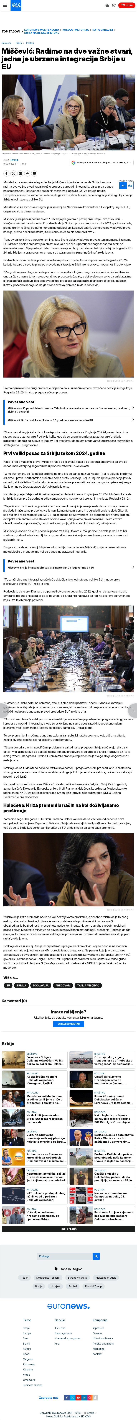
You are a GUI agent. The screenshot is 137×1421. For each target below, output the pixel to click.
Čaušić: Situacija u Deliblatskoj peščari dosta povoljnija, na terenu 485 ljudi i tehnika (114, 1177)
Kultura (27, 1348)
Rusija (38, 1286)
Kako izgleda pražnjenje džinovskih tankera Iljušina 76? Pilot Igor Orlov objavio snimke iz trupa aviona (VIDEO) (112, 1119)
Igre (57, 1343)
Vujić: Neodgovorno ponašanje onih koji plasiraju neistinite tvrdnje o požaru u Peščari (46, 1138)
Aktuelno (33, 1073)
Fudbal (73, 1286)
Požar (24, 1277)
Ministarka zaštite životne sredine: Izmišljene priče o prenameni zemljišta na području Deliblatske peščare (44, 1099)
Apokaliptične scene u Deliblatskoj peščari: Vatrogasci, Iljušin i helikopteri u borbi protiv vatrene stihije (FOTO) (44, 1080)
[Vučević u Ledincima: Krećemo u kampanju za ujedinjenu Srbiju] (13, 1215)
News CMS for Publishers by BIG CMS (68, 1416)
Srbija (19, 43)
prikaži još (68, 1229)
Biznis (26, 1343)
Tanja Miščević (88, 985)
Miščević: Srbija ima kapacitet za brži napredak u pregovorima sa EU (51, 567)
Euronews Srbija (77, 1277)
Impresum (98, 1328)
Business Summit (32, 1385)
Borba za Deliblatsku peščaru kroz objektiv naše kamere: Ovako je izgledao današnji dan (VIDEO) (114, 1157)
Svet (25, 1338)
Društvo (32, 1054)
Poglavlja (41, 985)
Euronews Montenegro (41, 29)
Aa (123, 185)
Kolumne (28, 1369)
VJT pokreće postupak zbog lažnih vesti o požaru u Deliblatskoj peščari (46, 1196)
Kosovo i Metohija (75, 29)
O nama (97, 1333)
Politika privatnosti (103, 1343)
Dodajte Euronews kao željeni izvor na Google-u (104, 162)
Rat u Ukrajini (102, 29)
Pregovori (62, 985)
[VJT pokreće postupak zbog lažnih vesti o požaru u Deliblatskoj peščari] (13, 1195)
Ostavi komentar (68, 1024)
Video (26, 1374)
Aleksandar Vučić (106, 1277)
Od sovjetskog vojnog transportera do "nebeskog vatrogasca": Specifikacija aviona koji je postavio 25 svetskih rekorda (113, 1060)
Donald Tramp (93, 1286)
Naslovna (6, 43)
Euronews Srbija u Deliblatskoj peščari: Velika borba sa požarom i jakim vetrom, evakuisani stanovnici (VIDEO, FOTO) (45, 1060)
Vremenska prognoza (67, 1338)
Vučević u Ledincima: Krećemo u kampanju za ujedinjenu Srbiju (43, 1216)
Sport (26, 1353)
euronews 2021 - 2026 (67, 1412)
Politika (30, 43)
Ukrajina (55, 1286)
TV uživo (60, 1328)
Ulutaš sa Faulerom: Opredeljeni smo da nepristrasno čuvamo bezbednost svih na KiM (110, 1080)
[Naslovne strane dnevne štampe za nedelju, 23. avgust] (81, 1195)
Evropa (27, 1333)
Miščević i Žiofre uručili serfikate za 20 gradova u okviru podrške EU (50, 420)
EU (8, 985)
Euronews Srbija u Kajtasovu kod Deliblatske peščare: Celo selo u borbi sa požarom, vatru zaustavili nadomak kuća (113, 1216)
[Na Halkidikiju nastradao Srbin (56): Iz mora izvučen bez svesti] (13, 1118)
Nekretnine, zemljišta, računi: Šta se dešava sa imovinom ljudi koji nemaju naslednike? (46, 1177)
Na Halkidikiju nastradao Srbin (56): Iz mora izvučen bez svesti (45, 1119)
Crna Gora (29, 1379)
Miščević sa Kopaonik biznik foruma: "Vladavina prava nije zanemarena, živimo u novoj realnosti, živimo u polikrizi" (69, 410)
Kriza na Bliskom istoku (41, 32)
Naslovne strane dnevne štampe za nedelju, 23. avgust (111, 1196)
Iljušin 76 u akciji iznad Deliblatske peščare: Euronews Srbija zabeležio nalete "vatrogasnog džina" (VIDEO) (113, 1099)
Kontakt (97, 1353)
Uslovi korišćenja (103, 1338)
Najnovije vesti (63, 1333)
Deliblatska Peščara (48, 1277)
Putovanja (29, 1364)
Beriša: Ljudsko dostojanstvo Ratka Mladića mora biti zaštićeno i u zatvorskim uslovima (114, 1138)
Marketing (99, 1348)
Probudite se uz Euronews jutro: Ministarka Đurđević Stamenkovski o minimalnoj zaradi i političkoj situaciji (45, 1157)
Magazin (28, 1359)
